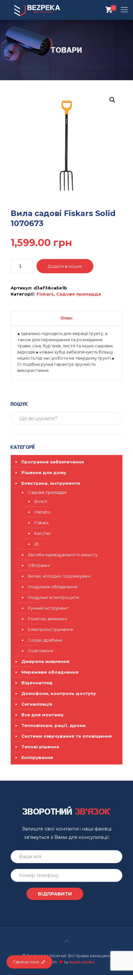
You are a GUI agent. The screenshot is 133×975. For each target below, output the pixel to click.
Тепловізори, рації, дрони (53, 725)
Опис (66, 317)
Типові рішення (40, 746)
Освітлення (40, 650)
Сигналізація (36, 704)
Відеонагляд (37, 682)
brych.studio (81, 962)
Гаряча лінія (26, 961)
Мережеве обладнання (49, 672)
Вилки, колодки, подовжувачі (59, 576)
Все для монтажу (42, 714)
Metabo (42, 512)
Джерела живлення (45, 661)
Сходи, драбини (45, 640)
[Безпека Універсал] (37, 10)
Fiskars (45, 294)
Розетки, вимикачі (47, 618)
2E (36, 544)
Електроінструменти (50, 629)
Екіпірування (37, 757)
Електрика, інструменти (50, 483)
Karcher (42, 533)
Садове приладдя (78, 294)
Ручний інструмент (48, 608)
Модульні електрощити (53, 597)
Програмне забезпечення (52, 461)
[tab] (66, 318)
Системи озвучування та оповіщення (66, 736)
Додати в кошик (65, 266)
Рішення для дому (43, 472)
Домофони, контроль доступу (58, 693)
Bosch (40, 501)
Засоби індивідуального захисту (62, 554)
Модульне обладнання (52, 586)
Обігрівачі (39, 565)
